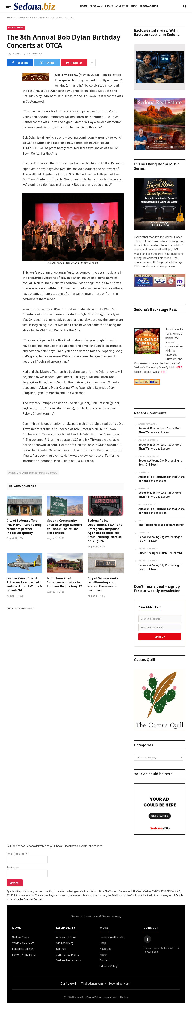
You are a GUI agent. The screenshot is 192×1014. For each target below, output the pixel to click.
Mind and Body (65, 943)
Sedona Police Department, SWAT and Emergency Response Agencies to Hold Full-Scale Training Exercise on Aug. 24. (105, 531)
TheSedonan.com (92, 983)
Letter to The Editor (24, 954)
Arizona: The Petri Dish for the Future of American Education (161, 478)
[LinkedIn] (10, 104)
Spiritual (61, 948)
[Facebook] (10, 85)
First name (13, 867)
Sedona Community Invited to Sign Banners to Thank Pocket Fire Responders (64, 527)
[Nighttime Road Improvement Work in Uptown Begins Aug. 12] (65, 563)
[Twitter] (10, 94)
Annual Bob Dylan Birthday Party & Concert (32, 472)
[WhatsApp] (10, 142)
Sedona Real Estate (112, 937)
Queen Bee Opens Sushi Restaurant (160, 553)
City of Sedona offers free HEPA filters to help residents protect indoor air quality (24, 527)
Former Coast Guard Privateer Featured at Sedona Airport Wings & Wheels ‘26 (24, 584)
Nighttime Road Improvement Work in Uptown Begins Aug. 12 (64, 582)
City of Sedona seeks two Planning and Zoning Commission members (103, 584)
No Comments (34, 53)
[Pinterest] (10, 113)
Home (84, 6)
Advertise (121, 6)
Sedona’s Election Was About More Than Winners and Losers (159, 430)
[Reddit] (10, 133)
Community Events (67, 954)
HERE (179, 367)
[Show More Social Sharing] (92, 62)
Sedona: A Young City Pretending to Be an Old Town (160, 462)
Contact (105, 960)
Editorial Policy (108, 966)
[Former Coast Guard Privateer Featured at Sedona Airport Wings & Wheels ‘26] (24, 563)
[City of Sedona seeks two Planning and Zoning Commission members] (106, 563)
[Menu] (8, 6)
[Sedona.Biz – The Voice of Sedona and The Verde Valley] (34, 6)
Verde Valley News (23, 943)
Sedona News (15, 27)
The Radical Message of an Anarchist (161, 524)
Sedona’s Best (149, 6)
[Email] (10, 123)
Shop (134, 6)
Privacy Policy (93, 997)
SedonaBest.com (119, 983)
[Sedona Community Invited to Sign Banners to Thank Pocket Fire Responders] (65, 506)
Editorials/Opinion (23, 948)
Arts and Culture (66, 937)
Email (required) (17, 853)
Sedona (95, 6)
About (109, 6)
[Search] (184, 6)
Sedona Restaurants (68, 960)
